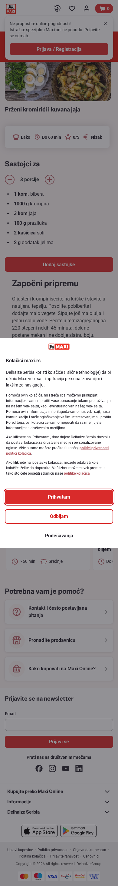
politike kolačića (77, 473)
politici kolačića (18, 453)
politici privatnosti (94, 448)
